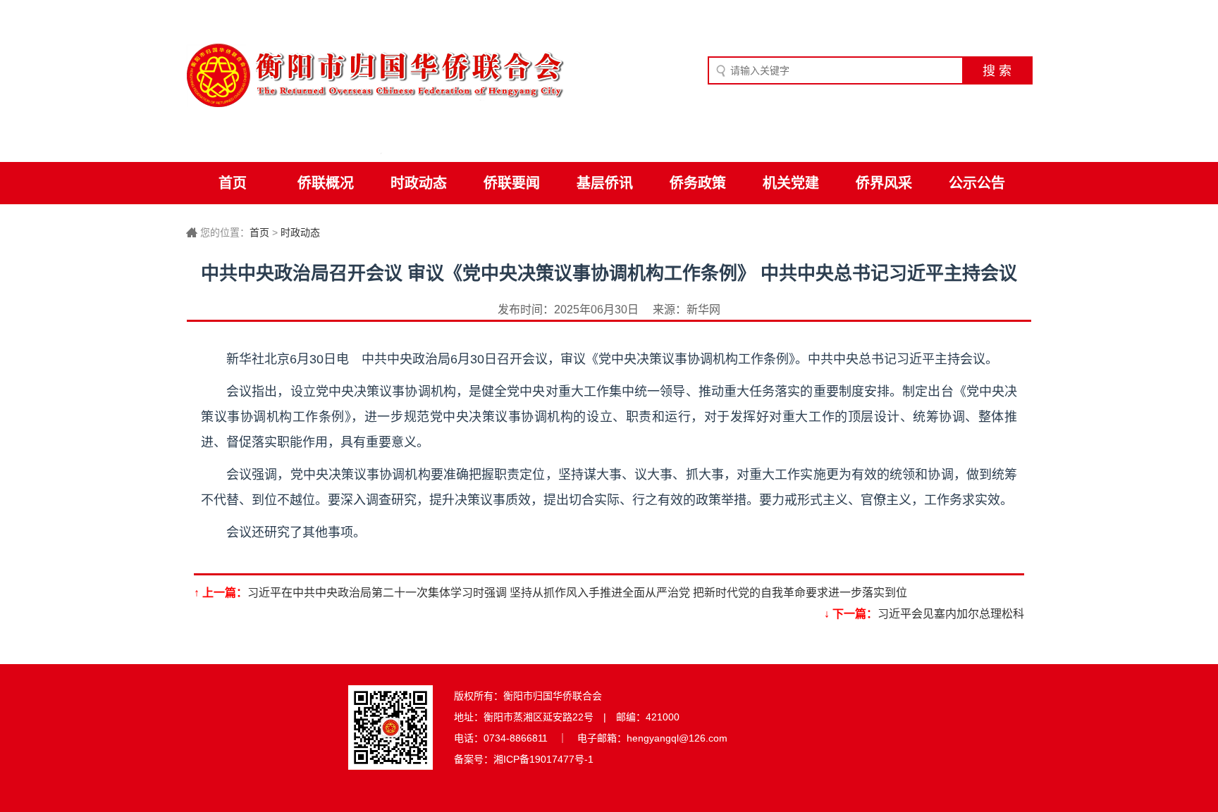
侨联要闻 (512, 183)
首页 (233, 183)
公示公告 (977, 183)
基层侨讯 (605, 183)
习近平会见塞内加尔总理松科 (951, 614)
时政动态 (418, 183)
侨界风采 (884, 183)
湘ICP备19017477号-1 (543, 759)
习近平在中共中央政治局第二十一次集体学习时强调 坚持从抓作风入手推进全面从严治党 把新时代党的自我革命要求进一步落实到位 (577, 593)
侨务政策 (698, 183)
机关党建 (791, 183)
